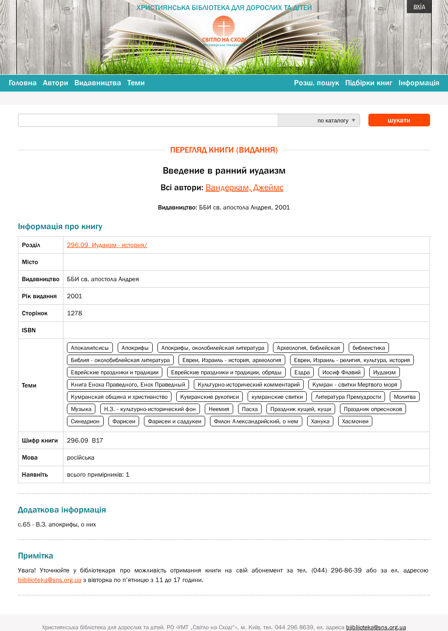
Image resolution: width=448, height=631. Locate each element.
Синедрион (85, 421)
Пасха (250, 408)
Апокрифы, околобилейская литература (212, 347)
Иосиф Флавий (341, 372)
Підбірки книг (368, 82)
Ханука (320, 421)
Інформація (419, 82)
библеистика (369, 347)
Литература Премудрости (348, 396)
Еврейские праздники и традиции (114, 372)
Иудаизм (384, 372)
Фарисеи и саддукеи (174, 421)
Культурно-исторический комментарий (249, 384)
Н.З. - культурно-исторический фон (150, 408)
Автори (55, 82)
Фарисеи (123, 421)
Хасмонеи (355, 421)
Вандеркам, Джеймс (245, 187)
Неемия (219, 408)
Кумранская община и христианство (119, 396)
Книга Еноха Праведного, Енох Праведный (128, 384)
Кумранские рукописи (209, 396)
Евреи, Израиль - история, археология (231, 359)
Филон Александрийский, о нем (256, 421)
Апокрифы (135, 347)
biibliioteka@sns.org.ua (49, 579)
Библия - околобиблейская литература (120, 359)
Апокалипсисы (90, 347)
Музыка (81, 408)
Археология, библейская (308, 347)
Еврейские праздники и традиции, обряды (226, 372)
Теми (136, 82)
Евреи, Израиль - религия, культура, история (352, 359)
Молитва (405, 396)
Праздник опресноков (373, 408)
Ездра (302, 372)
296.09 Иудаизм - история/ (107, 244)
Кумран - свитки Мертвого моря (354, 384)
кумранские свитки (277, 396)
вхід (419, 6)
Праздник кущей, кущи (300, 408)
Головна (23, 82)
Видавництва (97, 82)
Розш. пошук (316, 82)
